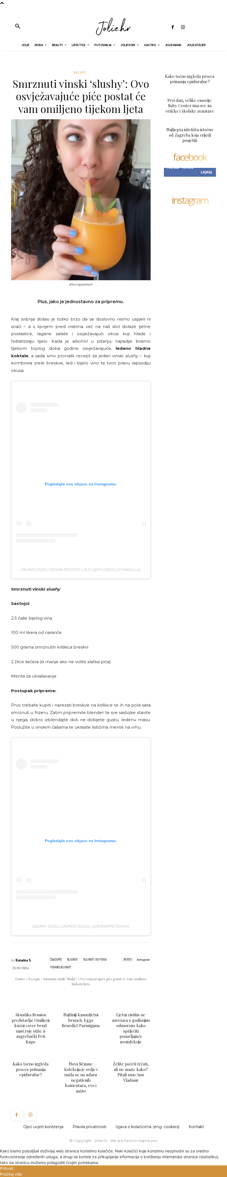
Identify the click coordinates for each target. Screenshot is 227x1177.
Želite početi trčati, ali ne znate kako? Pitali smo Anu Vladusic (131, 1072)
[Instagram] (183, 27)
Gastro (20, 978)
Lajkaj (206, 172)
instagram (190, 200)
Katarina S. (24, 960)
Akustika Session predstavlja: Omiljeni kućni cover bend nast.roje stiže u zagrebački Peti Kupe (31, 1028)
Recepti (80, 73)
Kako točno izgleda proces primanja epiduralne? (30, 1069)
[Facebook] (172, 27)
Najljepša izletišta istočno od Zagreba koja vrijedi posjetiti (189, 135)
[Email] (91, 994)
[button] (17, 26)
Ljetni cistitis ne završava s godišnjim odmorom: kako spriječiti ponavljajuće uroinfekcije (131, 1028)
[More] (117, 994)
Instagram (143, 959)
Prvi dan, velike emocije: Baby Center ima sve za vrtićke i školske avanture (190, 105)
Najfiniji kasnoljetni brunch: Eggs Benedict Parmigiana (81, 1020)
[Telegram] (104, 994)
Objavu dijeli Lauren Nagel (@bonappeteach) (80, 926)
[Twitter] (66, 994)
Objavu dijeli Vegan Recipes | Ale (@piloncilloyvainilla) (81, 569)
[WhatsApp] (78, 994)
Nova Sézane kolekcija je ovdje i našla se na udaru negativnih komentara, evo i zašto (80, 1077)
